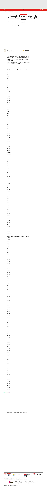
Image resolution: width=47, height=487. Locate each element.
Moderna (19, 483)
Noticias (9, 11)
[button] (22, 50)
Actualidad (5, 11)
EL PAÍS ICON (26, 483)
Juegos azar (21, 412)
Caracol (37, 481)
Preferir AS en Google (26, 50)
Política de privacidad (11, 479)
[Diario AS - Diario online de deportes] (23, 9)
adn (34, 481)
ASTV (12, 11)
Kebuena (34, 482)
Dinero (24, 412)
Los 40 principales (19, 481)
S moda (29, 483)
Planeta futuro (31, 482)
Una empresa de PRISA (11, 482)
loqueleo (32, 483)
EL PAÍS (16, 481)
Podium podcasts (23, 483)
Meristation (35, 483)
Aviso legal (7, 479)
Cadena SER (30, 481)
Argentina (12, 412)
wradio (21, 482)
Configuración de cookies (20, 479)
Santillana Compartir (26, 481)
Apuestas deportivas (16, 412)
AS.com (32, 481)
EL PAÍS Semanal (28, 482)
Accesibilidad (25, 479)
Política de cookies (16, 479)
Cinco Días (23, 482)
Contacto (4, 479)
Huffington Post (18, 482)
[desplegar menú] (4, 9)
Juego (26, 412)
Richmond (16, 483)
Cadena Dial (26, 482)
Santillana (22, 481)
